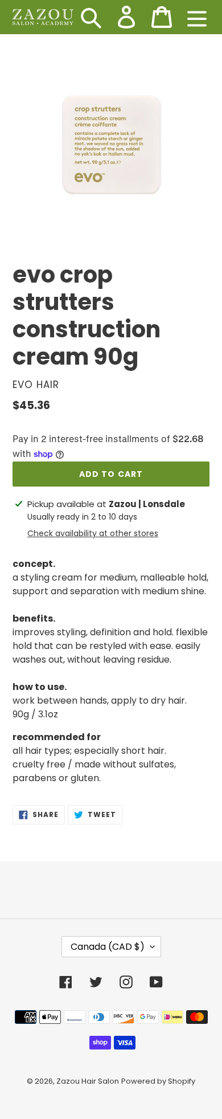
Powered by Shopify (158, 1081)
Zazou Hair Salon (87, 1081)
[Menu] (197, 17)
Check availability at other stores (92, 533)
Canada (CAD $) (108, 946)
